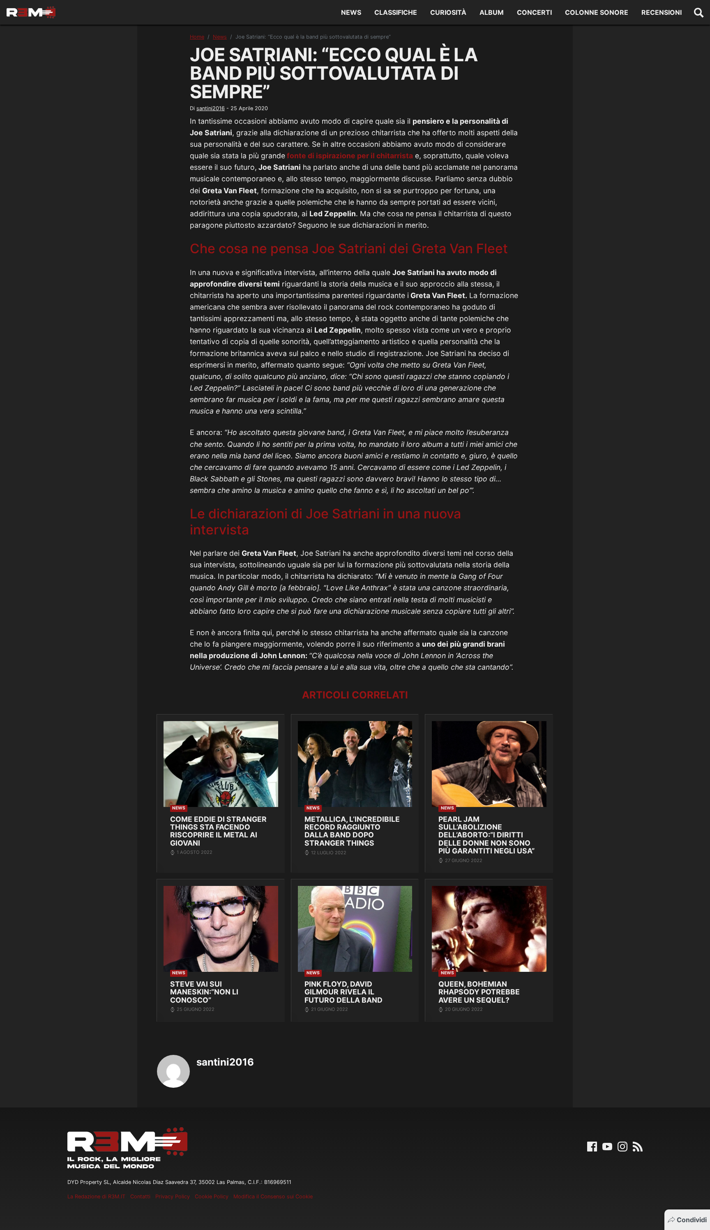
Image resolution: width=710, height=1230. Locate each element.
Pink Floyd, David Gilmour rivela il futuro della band (343, 992)
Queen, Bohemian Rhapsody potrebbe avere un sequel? (479, 992)
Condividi (692, 1220)
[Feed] (638, 1146)
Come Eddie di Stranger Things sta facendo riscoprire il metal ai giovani (218, 831)
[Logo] (31, 12)
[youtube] (607, 1146)
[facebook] (592, 1146)
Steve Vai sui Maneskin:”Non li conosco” (204, 992)
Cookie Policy (211, 1196)
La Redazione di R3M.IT (96, 1196)
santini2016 (210, 108)
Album (491, 12)
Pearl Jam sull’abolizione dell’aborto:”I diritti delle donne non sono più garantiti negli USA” (486, 835)
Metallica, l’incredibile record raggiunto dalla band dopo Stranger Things (352, 831)
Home (197, 37)
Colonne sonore (596, 12)
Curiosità (448, 12)
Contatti (140, 1196)
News (351, 12)
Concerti (534, 12)
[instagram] (622, 1146)
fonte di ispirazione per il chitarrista (349, 155)
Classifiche (395, 12)
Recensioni (661, 12)
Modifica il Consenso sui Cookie (273, 1196)
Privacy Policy (172, 1196)
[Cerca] (699, 12)
